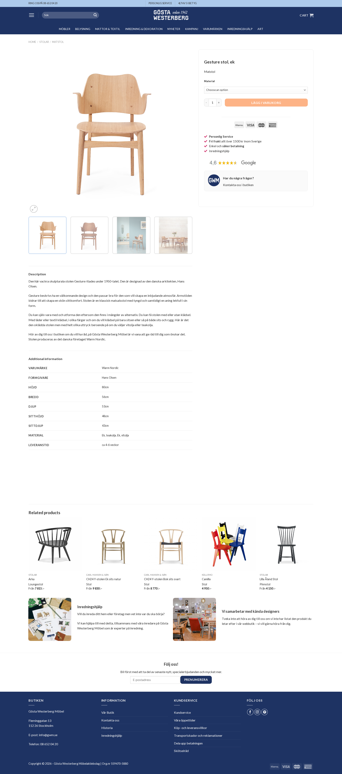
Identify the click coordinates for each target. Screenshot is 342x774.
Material (209, 81)
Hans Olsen (109, 377)
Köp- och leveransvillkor (190, 728)
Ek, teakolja (109, 435)
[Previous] (36, 131)
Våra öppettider (185, 720)
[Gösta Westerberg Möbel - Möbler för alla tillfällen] (171, 15)
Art (260, 29)
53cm (105, 406)
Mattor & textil (107, 29)
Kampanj (191, 29)
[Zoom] (34, 209)
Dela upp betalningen (188, 743)
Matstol (58, 41)
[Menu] (31, 15)
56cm (105, 397)
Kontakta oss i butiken (238, 185)
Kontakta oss (110, 720)
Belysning (82, 29)
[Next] (184, 131)
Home (32, 41)
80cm (105, 387)
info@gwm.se (48, 735)
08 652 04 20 (49, 744)
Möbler (64, 29)
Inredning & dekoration (143, 29)
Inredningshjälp (240, 29)
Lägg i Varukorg (266, 103)
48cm (105, 416)
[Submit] (95, 15)
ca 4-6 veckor (110, 445)
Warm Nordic (110, 368)
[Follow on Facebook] (250, 712)
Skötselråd (181, 751)
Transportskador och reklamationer (198, 735)
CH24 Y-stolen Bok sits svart (162, 579)
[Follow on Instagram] (257, 712)
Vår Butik (107, 712)
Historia (107, 728)
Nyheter (173, 29)
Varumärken (212, 29)
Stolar (44, 41)
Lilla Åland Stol (269, 579)
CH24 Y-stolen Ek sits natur (103, 579)
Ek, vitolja (123, 435)
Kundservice (182, 712)
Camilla (206, 579)
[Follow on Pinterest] (264, 712)
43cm (105, 425)
